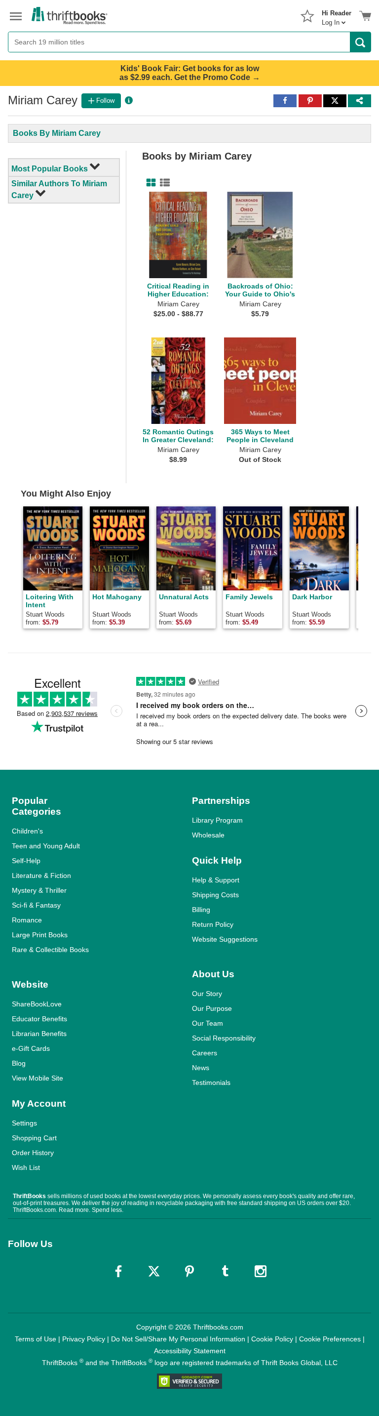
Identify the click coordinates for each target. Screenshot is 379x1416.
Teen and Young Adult (46, 846)
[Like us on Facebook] (118, 1271)
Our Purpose (212, 1008)
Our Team (207, 1023)
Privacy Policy (83, 1339)
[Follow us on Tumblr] (225, 1271)
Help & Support (215, 880)
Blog (19, 1063)
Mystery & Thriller (39, 890)
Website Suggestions (225, 939)
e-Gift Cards (31, 1048)
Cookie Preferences (330, 1339)
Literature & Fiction (41, 875)
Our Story (207, 994)
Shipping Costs (215, 895)
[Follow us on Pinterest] (189, 1271)
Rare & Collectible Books (50, 950)
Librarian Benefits (39, 1034)
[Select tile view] (163, 183)
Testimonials (211, 1082)
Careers (204, 1053)
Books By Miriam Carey (57, 133)
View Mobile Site (37, 1078)
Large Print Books (40, 935)
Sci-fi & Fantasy (36, 905)
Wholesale (208, 835)
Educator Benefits (39, 1019)
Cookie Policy (272, 1339)
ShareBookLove (37, 1004)
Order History (33, 1153)
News (200, 1068)
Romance (27, 920)
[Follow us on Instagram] (260, 1271)
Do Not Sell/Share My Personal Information (178, 1339)
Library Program (217, 820)
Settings (24, 1123)
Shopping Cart (34, 1138)
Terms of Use (35, 1339)
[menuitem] (336, 14)
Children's (27, 831)
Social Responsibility (224, 1038)
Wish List (26, 1167)
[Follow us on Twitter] (154, 1271)
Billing (201, 910)
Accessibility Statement (190, 1351)
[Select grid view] (149, 183)
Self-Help (26, 861)
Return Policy (212, 924)
